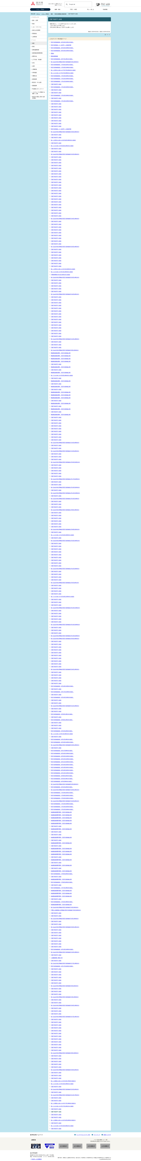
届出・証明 (35, 20)
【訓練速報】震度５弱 (56, 957)
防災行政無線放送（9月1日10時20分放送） (62, 739)
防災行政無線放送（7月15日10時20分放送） (62, 95)
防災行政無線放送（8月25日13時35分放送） (62, 756)
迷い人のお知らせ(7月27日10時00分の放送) (62, 73)
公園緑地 (34, 69)
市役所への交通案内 (36, 1159)
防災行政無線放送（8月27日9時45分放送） (62, 750)
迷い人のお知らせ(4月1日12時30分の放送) (62, 271)
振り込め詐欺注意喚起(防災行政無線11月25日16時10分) (65, 540)
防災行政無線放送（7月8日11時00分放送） (62, 882)
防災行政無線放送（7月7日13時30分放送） (62, 887)
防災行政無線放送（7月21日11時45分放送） (62, 81)
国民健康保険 (35, 49)
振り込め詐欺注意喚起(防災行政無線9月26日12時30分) (65, 669)
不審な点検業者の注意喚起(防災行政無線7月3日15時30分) (66, 910)
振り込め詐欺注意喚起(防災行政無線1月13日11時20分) (65, 451)
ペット (34, 40)
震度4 (52, 53)
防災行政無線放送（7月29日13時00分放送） (62, 67)
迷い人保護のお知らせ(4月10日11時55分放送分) (63, 1120)
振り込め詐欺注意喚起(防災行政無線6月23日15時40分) (65, 154)
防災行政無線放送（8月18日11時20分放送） (62, 770)
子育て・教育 (73, 9)
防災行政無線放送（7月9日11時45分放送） (62, 873)
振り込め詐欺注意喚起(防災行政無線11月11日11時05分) (65, 568)
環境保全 (34, 33)
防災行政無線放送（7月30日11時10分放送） (62, 64)
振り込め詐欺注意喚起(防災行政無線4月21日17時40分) (65, 1095)
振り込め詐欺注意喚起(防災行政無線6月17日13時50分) (65, 963)
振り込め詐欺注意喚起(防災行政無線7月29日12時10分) (65, 789)
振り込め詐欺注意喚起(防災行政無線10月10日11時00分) (65, 635)
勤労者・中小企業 (36, 82)
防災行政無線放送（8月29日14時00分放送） (62, 742)
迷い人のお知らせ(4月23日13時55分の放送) (62, 1083)
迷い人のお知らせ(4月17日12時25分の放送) (62, 1106)
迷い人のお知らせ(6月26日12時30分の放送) (62, 145)
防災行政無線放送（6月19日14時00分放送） (62, 949)
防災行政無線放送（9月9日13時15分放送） (62, 714)
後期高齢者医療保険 (37, 53)
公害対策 (34, 36)
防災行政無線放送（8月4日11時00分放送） (62, 787)
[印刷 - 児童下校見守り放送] (105, 34)
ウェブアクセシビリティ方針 (83, 1134)
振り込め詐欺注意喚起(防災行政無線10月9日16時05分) (65, 638)
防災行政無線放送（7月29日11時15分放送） (62, 792)
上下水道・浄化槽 (36, 59)
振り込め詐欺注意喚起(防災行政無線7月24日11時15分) (65, 801)
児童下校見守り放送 (56, 84)
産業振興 (34, 79)
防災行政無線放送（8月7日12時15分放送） (62, 59)
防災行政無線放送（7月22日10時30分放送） (62, 78)
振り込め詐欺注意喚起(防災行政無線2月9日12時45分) (65, 350)
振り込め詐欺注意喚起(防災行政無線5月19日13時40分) (65, 218)
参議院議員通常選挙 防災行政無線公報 (61, 812)
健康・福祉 (57, 9)
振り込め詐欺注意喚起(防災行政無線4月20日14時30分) (65, 246)
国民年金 (34, 56)
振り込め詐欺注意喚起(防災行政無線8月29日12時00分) (65, 745)
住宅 (33, 62)
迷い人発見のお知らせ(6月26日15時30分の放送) (63, 140)
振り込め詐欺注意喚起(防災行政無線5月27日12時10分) (65, 1016)
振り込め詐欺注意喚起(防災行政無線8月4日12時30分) (65, 61)
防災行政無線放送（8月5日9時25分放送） (62, 781)
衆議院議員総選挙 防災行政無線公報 (60, 353)
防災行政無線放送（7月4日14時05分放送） (62, 901)
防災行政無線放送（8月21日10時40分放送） (62, 761)
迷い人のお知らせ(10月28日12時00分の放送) (62, 596)
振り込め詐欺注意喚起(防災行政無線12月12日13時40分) (65, 493)
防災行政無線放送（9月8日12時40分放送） (62, 719)
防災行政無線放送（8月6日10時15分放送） (62, 778)
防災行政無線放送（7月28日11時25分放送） (62, 795)
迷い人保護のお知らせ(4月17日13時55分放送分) (63, 1103)
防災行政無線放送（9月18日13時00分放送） (62, 686)
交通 (33, 66)
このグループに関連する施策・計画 (38, 92)
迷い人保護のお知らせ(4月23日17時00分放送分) (63, 1081)
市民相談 (34, 72)
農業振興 (34, 85)
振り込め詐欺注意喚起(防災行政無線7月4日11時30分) (64, 907)
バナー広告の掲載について (100, 1139)
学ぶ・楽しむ (90, 9)
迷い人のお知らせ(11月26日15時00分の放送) (62, 535)
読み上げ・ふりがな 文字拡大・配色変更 (105, 4)
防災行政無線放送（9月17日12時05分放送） (62, 691)
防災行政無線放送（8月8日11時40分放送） (62, 775)
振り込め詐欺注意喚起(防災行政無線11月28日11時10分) (65, 529)
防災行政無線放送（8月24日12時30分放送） (62, 50)
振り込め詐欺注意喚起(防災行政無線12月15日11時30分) (65, 487)
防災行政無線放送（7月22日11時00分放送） (62, 809)
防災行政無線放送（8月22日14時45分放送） (62, 759)
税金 (33, 23)
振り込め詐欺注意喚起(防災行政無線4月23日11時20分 (65, 1089)
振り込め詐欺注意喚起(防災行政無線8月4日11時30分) (64, 784)
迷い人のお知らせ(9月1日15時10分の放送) (62, 733)
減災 (52, 13)
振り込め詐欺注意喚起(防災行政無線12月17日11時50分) (65, 479)
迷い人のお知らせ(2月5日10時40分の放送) (62, 375)
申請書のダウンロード (38, 89)
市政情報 (105, 9)
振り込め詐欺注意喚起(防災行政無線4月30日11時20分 (65, 1069)
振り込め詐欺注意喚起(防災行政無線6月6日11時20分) (64, 985)
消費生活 (34, 75)
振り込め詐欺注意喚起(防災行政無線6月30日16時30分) (65, 131)
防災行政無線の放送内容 (60, 13)
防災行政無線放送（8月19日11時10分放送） (62, 767)
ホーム (38, 13)
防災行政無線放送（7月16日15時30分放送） (62, 87)
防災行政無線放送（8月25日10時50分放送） (62, 47)
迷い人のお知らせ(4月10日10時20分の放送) (62, 1125)
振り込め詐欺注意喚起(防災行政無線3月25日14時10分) (65, 277)
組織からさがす (107, 1134)
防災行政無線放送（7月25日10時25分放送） (62, 798)
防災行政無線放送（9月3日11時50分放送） (62, 731)
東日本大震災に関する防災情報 (38, 97)
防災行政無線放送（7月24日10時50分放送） (62, 803)
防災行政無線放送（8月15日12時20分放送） (62, 773)
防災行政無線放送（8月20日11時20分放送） (62, 764)
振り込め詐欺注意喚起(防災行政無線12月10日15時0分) (65, 498)
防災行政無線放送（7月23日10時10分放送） (62, 75)
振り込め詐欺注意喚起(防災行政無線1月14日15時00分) (65, 442)
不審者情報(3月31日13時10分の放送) (60, 274)
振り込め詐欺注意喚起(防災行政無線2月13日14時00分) (65, 339)
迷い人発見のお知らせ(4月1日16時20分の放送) (63, 269)
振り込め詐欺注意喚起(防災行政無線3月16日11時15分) (65, 294)
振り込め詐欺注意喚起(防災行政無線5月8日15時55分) (65, 1053)
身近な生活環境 (36, 30)
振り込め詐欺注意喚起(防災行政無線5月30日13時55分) (65, 1005)
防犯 (33, 46)
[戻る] (107, 34)
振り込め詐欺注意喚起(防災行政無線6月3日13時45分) (65, 997)
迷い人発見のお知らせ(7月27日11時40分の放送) (63, 70)
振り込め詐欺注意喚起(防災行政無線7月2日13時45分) (65, 918)
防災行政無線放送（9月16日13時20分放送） (62, 697)
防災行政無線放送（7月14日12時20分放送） (62, 101)
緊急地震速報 (54, 56)
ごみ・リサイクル (36, 27)
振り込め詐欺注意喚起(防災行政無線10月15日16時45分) (65, 624)
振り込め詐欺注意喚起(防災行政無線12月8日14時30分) (65, 509)
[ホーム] (37, 3)
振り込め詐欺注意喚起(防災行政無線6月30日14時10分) (65, 927)
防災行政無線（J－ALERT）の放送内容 (61, 45)
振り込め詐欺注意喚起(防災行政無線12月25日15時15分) (65, 462)
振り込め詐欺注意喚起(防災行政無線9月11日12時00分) (65, 705)
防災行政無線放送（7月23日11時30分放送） (62, 806)
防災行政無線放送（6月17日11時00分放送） (62, 966)
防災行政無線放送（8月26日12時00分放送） (62, 753)
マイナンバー (35, 17)
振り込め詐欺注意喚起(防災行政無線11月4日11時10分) (65, 582)
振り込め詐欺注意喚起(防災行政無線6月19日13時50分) (65, 952)
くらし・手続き (40, 9)
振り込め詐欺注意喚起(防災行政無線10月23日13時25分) (65, 607)
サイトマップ (97, 1134)
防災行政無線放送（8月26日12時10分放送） (62, 42)
